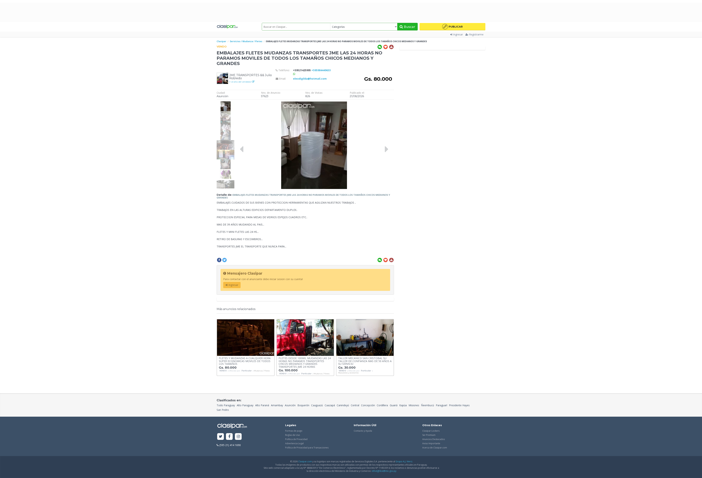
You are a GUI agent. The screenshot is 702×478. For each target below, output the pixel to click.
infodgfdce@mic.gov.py (384, 471)
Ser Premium (428, 435)
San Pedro (223, 410)
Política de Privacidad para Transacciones (307, 447)
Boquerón (303, 405)
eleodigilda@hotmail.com (310, 78)
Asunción (290, 405)
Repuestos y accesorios (348, 373)
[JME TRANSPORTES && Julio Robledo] (222, 78)
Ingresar (458, 34)
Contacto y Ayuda (363, 430)
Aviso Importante (431, 443)
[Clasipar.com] (227, 27)
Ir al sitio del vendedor (240, 81)
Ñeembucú (427, 405)
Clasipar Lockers (430, 430)
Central (355, 405)
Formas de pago (293, 430)
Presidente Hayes (459, 405)
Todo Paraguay (226, 405)
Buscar (409, 26)
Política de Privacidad (296, 439)
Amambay (277, 405)
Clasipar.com (305, 461)
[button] (452, 26)
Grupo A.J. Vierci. (404, 461)
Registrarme (476, 34)
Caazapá (330, 405)
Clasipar (221, 41)
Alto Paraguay (245, 405)
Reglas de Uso (292, 435)
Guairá (393, 405)
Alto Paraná (262, 405)
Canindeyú (343, 405)
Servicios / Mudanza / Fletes (246, 41)
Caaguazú (317, 405)
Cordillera (382, 405)
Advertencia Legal (294, 443)
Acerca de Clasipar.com (434, 447)
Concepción (368, 405)
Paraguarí (441, 405)
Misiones (414, 405)
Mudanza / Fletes (262, 371)
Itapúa (403, 405)
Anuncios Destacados (433, 439)
